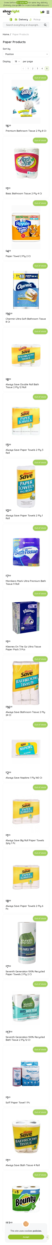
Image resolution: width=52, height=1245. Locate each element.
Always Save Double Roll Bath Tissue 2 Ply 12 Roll (22, 386)
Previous (23, 68)
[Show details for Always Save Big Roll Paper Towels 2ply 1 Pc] (26, 811)
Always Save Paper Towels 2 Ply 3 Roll (24, 451)
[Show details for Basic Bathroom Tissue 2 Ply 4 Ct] (26, 164)
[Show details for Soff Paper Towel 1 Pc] (26, 1074)
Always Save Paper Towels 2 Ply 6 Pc (24, 907)
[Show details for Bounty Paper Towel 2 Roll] (26, 1199)
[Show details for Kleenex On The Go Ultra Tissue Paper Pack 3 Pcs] (26, 618)
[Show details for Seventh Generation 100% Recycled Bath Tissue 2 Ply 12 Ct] (26, 1008)
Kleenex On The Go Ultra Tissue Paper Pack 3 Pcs (23, 648)
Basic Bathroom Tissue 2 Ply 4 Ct (24, 193)
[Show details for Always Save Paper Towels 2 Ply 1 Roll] (26, 487)
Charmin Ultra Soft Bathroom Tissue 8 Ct (26, 320)
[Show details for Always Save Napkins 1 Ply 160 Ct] (26, 749)
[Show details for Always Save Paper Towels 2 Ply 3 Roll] (26, 421)
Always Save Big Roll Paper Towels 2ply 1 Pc (25, 842)
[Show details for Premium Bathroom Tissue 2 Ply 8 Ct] (26, 102)
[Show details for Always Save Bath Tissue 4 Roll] (26, 1136)
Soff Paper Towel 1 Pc (18, 1102)
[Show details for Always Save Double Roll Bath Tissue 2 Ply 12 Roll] (26, 355)
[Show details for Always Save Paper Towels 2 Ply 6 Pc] (26, 877)
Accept (26, 1237)
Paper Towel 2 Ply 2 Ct (18, 256)
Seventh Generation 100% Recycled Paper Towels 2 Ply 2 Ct (25, 973)
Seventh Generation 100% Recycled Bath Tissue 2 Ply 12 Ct (25, 1038)
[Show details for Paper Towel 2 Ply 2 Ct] (26, 227)
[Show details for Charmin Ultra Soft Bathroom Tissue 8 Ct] (26, 290)
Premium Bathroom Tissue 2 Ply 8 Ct (26, 130)
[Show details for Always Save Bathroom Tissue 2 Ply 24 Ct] (26, 683)
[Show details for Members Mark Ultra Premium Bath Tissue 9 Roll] (26, 552)
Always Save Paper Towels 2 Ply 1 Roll (24, 517)
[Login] (10, 19)
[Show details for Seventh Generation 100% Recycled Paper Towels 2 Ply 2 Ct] (26, 942)
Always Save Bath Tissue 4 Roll (23, 1165)
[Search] (45, 25)
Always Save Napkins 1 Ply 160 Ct (24, 777)
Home (6, 34)
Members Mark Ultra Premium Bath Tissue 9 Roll (26, 582)
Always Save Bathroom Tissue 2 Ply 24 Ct (25, 713)
